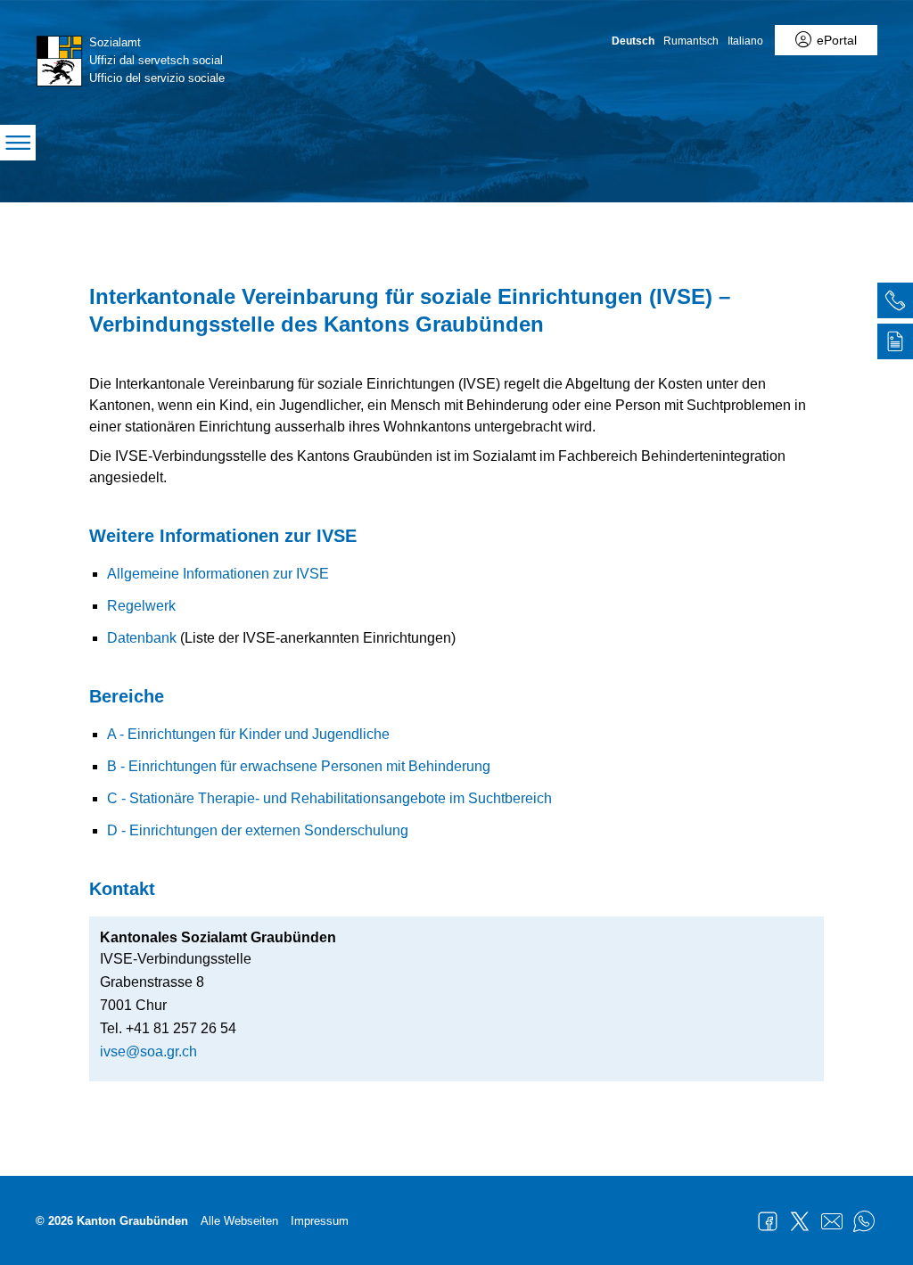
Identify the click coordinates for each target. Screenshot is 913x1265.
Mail (831, 1221)
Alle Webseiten (239, 1221)
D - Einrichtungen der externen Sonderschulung (257, 830)
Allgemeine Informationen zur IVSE (218, 573)
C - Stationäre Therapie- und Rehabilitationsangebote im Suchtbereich (329, 798)
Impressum (320, 1221)
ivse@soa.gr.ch (148, 1051)
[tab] (895, 303)
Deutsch (633, 41)
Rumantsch (691, 41)
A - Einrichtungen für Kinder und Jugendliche (248, 734)
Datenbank (142, 637)
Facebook (767, 1221)
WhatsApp (864, 1221)
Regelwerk (141, 605)
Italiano (745, 41)
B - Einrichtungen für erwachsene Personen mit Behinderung (298, 766)
